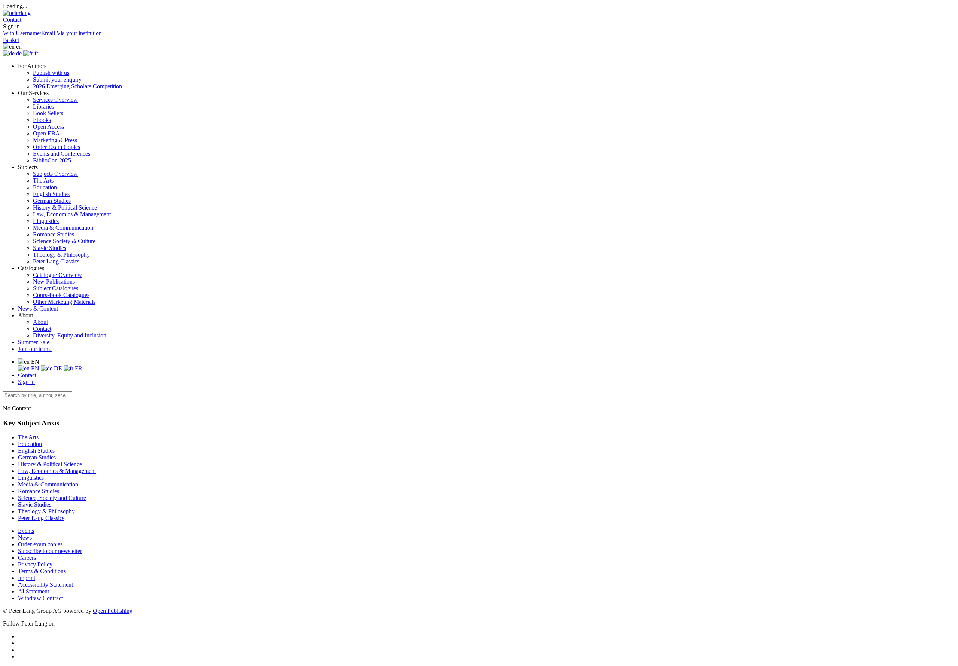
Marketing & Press (55, 140)
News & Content (38, 308)
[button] (12, 19)
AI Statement (33, 591)
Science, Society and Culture (52, 498)
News (25, 537)
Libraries (43, 106)
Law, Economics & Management (72, 214)
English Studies (51, 194)
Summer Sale (33, 342)
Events (26, 531)
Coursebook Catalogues (61, 295)
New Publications (54, 281)
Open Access (48, 126)
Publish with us (51, 73)
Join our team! (35, 349)
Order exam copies (40, 544)
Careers (27, 558)
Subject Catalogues (55, 288)
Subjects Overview (55, 174)
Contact (42, 329)
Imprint (26, 578)
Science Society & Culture (64, 241)
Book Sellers (48, 113)
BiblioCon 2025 (52, 160)
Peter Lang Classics (56, 261)
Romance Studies (53, 234)
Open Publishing (112, 611)
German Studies (52, 201)
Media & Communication (63, 227)
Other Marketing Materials (64, 302)
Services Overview (55, 100)
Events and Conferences (61, 153)
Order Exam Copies (56, 147)
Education (45, 187)
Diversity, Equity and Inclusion (69, 335)
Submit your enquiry (57, 79)
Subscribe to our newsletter (50, 551)
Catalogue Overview (57, 275)
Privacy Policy (35, 564)
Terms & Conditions (42, 571)
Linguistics (46, 221)
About (40, 322)
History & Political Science (65, 207)
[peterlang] (17, 13)
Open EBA (46, 133)
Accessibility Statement (45, 584)
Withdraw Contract (40, 598)
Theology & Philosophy (61, 254)
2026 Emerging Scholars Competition (77, 86)
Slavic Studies (49, 248)
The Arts (43, 180)
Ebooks (42, 120)
